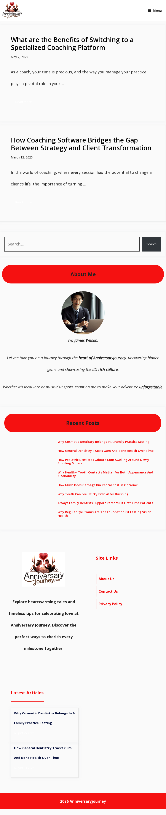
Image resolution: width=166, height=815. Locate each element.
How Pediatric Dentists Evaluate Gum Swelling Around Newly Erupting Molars (103, 461)
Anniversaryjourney (88, 801)
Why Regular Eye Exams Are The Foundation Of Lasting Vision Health (104, 514)
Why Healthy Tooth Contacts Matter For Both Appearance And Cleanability (105, 474)
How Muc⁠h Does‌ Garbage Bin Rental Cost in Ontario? (97, 485)
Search (151, 244)
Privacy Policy (110, 603)
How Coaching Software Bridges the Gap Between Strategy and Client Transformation (81, 144)
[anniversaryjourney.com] (12, 10)
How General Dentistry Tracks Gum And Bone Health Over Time (105, 451)
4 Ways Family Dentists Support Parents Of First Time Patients (105, 503)
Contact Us (108, 591)
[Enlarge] (99, 297)
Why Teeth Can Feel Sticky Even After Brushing (93, 494)
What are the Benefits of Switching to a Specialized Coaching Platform (72, 43)
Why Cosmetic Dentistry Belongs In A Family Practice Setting (103, 442)
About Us (106, 578)
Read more (23, 102)
